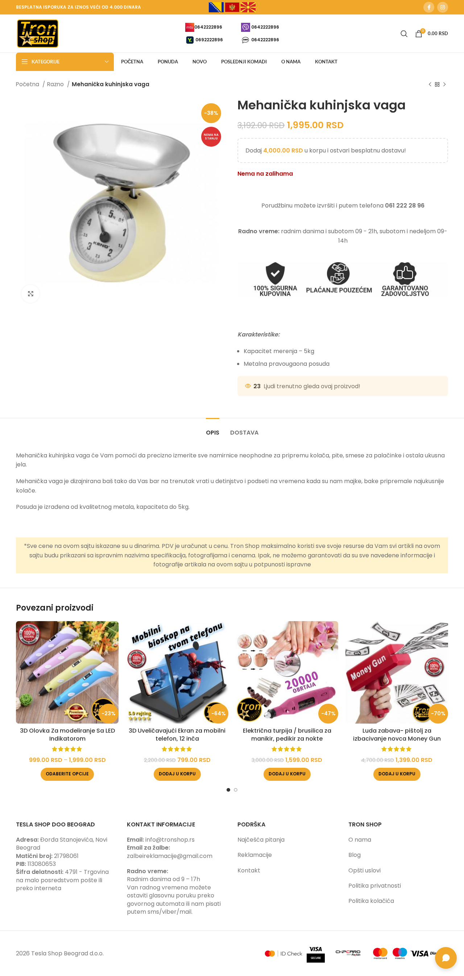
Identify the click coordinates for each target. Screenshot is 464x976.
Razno (56, 84)
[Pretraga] (404, 33)
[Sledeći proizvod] (444, 84)
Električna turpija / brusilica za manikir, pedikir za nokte (287, 734)
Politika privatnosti (374, 885)
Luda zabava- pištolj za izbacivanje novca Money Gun (397, 734)
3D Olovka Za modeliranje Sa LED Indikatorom (67, 734)
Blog (354, 855)
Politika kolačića (371, 901)
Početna (28, 84)
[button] (177, 774)
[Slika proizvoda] (67, 672)
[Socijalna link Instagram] (442, 7)
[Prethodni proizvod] (430, 84)
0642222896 (208, 27)
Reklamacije (254, 855)
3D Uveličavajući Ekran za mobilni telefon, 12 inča (177, 734)
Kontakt (248, 870)
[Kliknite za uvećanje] (30, 294)
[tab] (212, 429)
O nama (359, 839)
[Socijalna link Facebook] (428, 7)
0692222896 (209, 39)
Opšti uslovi (364, 870)
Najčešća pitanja (261, 839)
